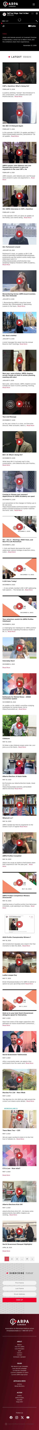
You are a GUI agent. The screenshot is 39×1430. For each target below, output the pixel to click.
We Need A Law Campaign (19, 1366)
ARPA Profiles (19, 1397)
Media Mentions (19, 1386)
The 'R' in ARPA (19, 1346)
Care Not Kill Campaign (19, 1368)
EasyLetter (19, 1402)
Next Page (32, 1259)
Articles (19, 1384)
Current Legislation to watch (19, 1372)
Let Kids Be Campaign (19, 1370)
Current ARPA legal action (19, 1374)
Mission (19, 1344)
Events (19, 1395)
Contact (19, 1355)
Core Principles (19, 1349)
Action (19, 1392)
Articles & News (20, 1381)
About (19, 1341)
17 (27, 1259)
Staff (19, 1351)
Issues (19, 1363)
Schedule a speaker (19, 1357)
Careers (19, 1353)
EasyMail (19, 1399)
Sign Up (19, 1300)
